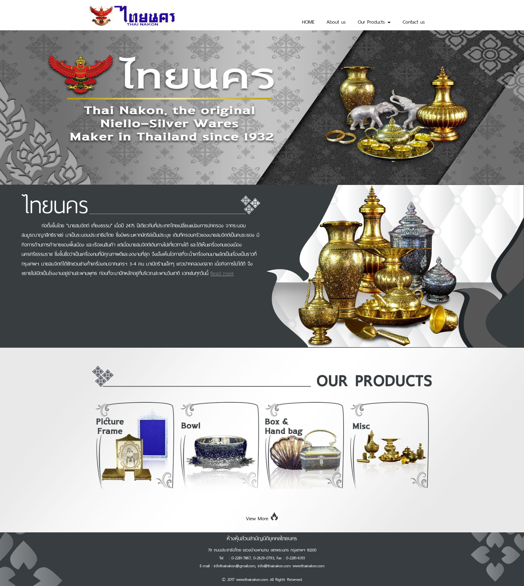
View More (257, 517)
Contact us (414, 21)
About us (336, 21)
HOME (308, 21)
